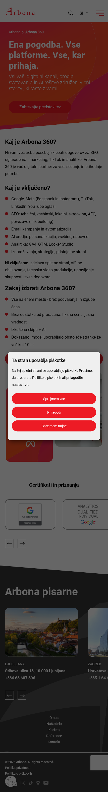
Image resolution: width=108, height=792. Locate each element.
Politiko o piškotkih (46, 378)
